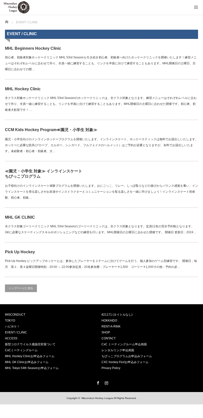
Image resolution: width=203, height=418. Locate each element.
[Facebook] (97, 382)
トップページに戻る (21, 288)
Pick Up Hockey (20, 252)
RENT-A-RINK (111, 326)
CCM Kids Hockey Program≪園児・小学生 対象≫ (51, 130)
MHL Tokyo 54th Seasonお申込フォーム (32, 368)
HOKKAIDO (109, 320)
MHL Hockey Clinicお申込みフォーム (29, 356)
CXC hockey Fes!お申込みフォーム (125, 362)
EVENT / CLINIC (16, 332)
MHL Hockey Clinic (23, 89)
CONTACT (109, 338)
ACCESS (11, 338)
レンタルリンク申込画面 (118, 350)
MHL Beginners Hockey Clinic (33, 48)
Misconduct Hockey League (97, 398)
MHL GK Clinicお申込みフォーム (27, 362)
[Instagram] (105, 382)
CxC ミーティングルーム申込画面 (124, 344)
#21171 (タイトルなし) (117, 314)
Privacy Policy (111, 368)
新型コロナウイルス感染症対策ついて (30, 344)
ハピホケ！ (12, 326)
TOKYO (10, 320)
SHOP (106, 332)
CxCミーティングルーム (21, 350)
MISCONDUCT (15, 314)
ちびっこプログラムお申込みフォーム (127, 356)
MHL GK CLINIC (20, 217)
